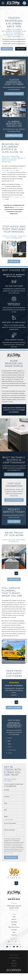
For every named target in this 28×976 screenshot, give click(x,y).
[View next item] (16, 573)
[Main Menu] (3, 3)
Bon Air (10, 747)
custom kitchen (12, 170)
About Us (14, 919)
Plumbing (14, 924)
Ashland (10, 738)
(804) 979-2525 (8, 207)
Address (6, 816)
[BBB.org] (19, 941)
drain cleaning (13, 197)
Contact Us (6, 48)
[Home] (13, 3)
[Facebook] (12, 941)
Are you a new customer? (10, 823)
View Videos (14, 261)
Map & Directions (14, 910)
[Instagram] (15, 941)
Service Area (14, 929)
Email (5, 810)
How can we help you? (9, 830)
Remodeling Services (14, 93)
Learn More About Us (14, 474)
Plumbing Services (14, 135)
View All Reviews (14, 707)
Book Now (21, 48)
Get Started (14, 521)
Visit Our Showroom (14, 500)
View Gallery (14, 579)
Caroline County (12, 750)
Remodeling (14, 922)
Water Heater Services (13, 927)
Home (13, 917)
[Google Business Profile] (9, 941)
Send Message (11, 857)
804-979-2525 (14, 899)
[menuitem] (14, 960)
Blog (14, 932)
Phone (5, 803)
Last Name (6, 796)
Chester (10, 753)
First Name (6, 790)
